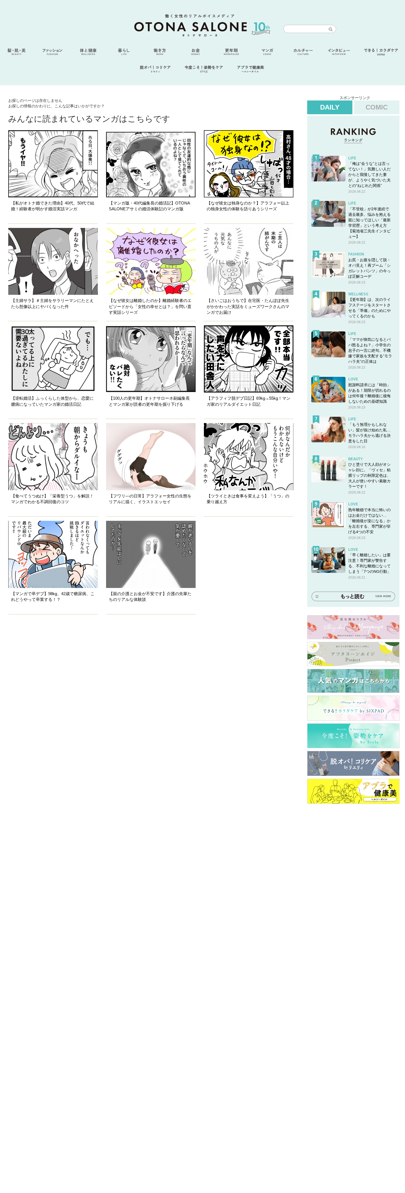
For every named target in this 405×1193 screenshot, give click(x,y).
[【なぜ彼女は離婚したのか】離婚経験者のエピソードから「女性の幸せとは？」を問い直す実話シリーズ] (151, 261)
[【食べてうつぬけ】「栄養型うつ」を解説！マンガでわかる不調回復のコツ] (53, 456)
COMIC (377, 107)
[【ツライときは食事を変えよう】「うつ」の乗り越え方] (248, 456)
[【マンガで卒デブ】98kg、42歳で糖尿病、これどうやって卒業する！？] (53, 554)
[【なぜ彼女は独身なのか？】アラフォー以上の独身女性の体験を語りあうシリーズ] (248, 163)
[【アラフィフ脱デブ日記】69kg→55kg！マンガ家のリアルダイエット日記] (248, 359)
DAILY (329, 107)
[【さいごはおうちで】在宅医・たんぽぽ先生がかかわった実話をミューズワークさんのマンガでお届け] (248, 261)
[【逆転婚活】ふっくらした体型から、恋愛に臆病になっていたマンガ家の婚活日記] (53, 359)
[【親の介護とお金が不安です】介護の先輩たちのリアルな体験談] (151, 554)
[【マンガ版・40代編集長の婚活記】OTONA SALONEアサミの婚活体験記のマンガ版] (151, 163)
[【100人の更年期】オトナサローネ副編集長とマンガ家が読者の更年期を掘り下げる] (151, 359)
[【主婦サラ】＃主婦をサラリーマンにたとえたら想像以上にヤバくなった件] (53, 261)
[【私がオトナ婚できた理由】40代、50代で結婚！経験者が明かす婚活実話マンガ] (53, 163)
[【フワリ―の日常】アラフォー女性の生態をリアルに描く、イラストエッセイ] (151, 456)
